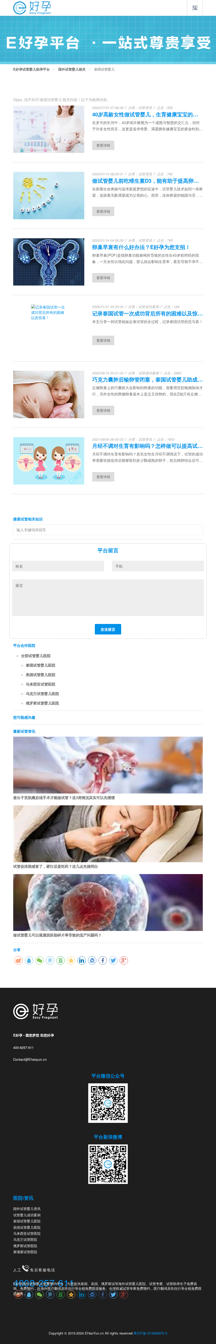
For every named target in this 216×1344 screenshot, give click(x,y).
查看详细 (103, 145)
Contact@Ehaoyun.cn (30, 1059)
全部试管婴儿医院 (36, 655)
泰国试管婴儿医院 (40, 665)
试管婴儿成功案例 (27, 1214)
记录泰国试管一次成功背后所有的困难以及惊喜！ (147, 313)
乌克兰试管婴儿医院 (42, 693)
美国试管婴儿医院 (40, 674)
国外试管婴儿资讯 (27, 1208)
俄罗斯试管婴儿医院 (42, 703)
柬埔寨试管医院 (25, 1251)
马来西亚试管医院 (40, 684)
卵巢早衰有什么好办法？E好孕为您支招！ (141, 247)
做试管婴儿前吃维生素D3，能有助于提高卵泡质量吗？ (147, 180)
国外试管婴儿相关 (72, 69)
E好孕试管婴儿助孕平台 (31, 69)
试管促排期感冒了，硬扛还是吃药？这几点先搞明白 (55, 866)
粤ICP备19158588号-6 (150, 1333)
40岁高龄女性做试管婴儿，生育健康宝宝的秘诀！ (147, 114)
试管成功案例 (148, 306)
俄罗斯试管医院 (25, 1245)
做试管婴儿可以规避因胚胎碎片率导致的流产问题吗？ (57, 935)
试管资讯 (145, 107)
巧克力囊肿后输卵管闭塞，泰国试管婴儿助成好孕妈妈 (147, 379)
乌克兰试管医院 (25, 1239)
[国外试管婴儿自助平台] (32, 7)
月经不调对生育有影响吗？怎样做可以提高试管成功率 (147, 445)
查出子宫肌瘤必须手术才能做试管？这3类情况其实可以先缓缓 (64, 797)
